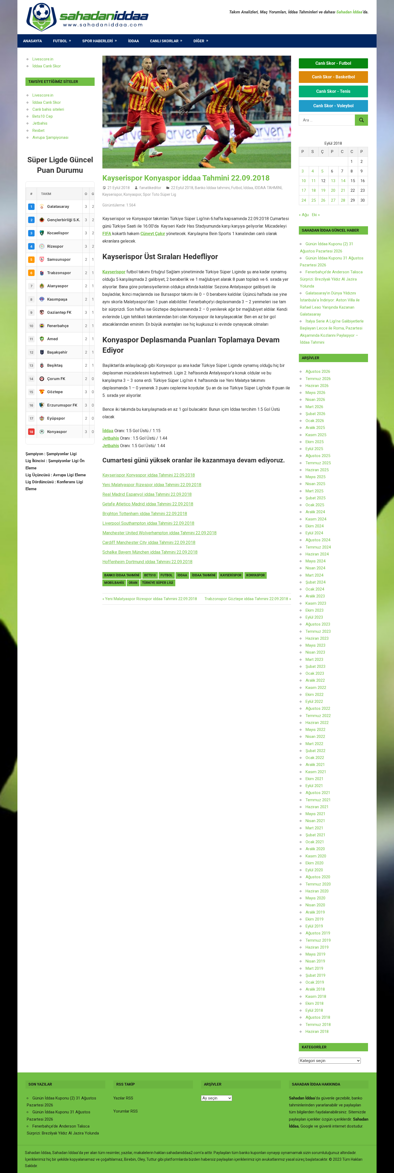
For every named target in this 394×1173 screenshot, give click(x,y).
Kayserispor (112, 194)
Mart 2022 (314, 743)
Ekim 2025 (315, 441)
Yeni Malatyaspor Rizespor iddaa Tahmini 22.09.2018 (151, 484)
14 (343, 180)
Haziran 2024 (317, 554)
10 (304, 180)
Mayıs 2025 (315, 476)
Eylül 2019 (314, 926)
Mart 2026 (314, 406)
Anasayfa (32, 41)
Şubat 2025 (315, 498)
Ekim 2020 (315, 863)
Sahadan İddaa (349, 12)
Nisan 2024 (315, 568)
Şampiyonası (56, 137)
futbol (167, 575)
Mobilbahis (114, 583)
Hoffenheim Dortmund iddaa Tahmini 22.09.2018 (147, 561)
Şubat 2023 (315, 666)
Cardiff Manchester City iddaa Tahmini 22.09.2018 (148, 542)
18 (313, 190)
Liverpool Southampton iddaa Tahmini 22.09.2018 (148, 523)
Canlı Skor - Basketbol (333, 76)
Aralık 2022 (315, 680)
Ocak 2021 (315, 841)
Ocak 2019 (315, 982)
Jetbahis (110, 438)
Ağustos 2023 (318, 624)
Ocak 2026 (315, 420)
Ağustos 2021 (318, 792)
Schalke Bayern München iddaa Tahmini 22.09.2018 (150, 552)
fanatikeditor (150, 188)
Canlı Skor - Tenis (333, 91)
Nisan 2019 (315, 961)
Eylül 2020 (314, 870)
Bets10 (150, 575)
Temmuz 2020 (318, 884)
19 (323, 190)
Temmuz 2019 (318, 940)
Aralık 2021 (315, 764)
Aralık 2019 (315, 912)
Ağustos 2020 (318, 877)
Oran (133, 583)
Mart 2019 (314, 968)
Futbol (60, 41)
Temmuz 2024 (318, 547)
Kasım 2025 (316, 434)
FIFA (106, 233)
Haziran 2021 (317, 806)
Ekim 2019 (315, 919)
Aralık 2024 (315, 511)
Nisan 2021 (315, 820)
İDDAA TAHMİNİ (268, 188)
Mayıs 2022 (315, 729)
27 (333, 200)
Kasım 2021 (316, 771)
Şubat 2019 (315, 975)
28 (343, 200)
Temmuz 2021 (318, 800)
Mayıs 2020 (315, 898)
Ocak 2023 (315, 673)
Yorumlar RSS (125, 1111)
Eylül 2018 (314, 1010)
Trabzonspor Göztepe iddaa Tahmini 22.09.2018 (246, 598)
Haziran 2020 (317, 891)
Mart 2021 (314, 828)
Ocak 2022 (315, 757)
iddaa (182, 575)
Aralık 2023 (315, 596)
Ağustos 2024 (318, 540)
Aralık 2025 (315, 427)
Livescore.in (42, 59)
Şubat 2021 (315, 835)
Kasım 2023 (316, 603)
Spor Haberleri (97, 41)
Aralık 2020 (315, 848)
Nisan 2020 (315, 905)
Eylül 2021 (314, 785)
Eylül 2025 (314, 448)
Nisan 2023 (315, 652)
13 (333, 180)
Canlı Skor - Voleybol (333, 105)
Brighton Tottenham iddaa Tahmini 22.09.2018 (144, 513)
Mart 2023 (314, 659)
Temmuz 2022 (318, 715)
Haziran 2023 (317, 638)
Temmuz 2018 (318, 1024)
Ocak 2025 (315, 505)
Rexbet (38, 130)
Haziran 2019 (317, 947)
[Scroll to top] (385, 1164)
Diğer (199, 41)
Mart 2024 (314, 575)
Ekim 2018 (315, 1003)
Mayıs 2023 (315, 645)
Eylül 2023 (314, 617)
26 (323, 200)
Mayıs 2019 (315, 954)
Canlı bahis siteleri (48, 109)
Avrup (37, 137)
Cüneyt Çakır (152, 233)
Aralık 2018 (315, 989)
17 (304, 190)
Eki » (316, 214)
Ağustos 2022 (318, 708)
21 (343, 190)
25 (313, 200)
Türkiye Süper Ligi (157, 583)
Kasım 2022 (316, 687)
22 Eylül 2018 (182, 188)
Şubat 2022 (315, 750)
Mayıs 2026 (315, 392)
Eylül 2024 (314, 533)
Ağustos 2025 (318, 455)
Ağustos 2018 (318, 1017)
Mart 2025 (314, 491)
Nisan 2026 (315, 399)
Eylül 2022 (314, 701)
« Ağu (304, 214)
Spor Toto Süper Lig (159, 194)
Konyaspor (132, 194)
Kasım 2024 (316, 519)
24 (304, 200)
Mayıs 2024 (315, 561)
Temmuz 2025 (318, 463)
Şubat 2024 (315, 582)
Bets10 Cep (42, 116)
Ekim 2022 (315, 694)
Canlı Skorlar (164, 41)
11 (313, 180)
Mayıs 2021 (315, 813)
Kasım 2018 (316, 996)
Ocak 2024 (315, 589)
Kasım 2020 (316, 856)
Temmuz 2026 (318, 378)
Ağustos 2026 (318, 371)
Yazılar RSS (123, 1098)
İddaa (133, 41)
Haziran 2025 (317, 469)
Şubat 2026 (315, 413)
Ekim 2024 (315, 526)
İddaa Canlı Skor (46, 66)
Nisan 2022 (315, 736)
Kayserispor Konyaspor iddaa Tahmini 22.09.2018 (148, 475)
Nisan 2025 (315, 483)
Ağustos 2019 (318, 933)
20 (333, 190)
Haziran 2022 (317, 722)
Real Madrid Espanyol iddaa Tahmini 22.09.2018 (147, 494)
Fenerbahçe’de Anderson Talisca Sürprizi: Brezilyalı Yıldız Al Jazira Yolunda (331, 279)
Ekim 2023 (315, 610)
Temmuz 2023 (318, 631)
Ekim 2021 (315, 778)
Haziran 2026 (317, 385)
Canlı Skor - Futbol (333, 63)
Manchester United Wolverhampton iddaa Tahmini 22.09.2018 (159, 532)
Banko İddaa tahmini (212, 188)
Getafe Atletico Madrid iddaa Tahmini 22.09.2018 (147, 504)
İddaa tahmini (203, 575)
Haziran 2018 (317, 1031)
